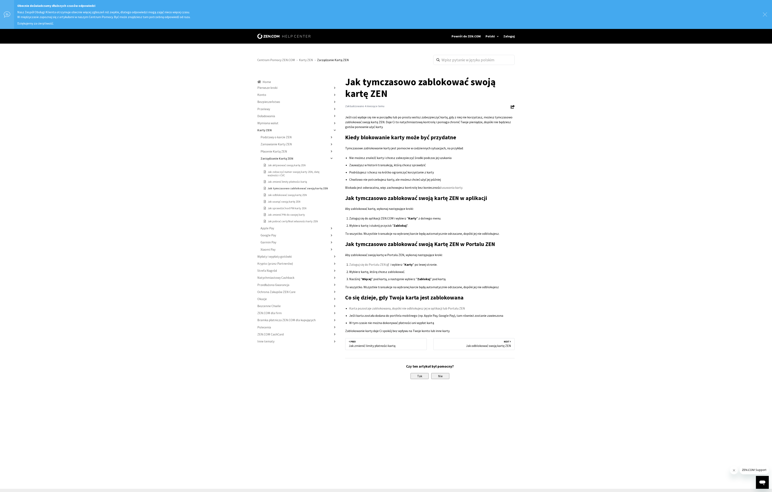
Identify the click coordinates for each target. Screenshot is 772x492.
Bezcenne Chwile (269, 306)
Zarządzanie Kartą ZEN (333, 60)
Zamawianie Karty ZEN (276, 144)
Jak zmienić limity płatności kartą (287, 181)
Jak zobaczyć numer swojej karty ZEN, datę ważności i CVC (293, 173)
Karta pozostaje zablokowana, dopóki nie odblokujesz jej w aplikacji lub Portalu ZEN (407, 308)
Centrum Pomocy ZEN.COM (276, 60)
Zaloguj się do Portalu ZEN (367, 264)
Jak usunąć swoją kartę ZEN (284, 201)
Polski (490, 36)
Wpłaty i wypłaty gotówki (274, 256)
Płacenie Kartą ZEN (274, 151)
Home (267, 82)
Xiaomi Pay (268, 249)
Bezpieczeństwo (268, 102)
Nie (440, 376)
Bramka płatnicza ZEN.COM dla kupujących (286, 320)
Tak (419, 376)
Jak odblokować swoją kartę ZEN (287, 195)
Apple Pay (267, 228)
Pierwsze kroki (267, 88)
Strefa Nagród (267, 271)
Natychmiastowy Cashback (275, 278)
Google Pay (268, 235)
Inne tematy (265, 341)
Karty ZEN (306, 60)
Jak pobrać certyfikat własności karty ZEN (293, 221)
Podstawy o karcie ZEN (276, 137)
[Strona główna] (283, 36)
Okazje (262, 299)
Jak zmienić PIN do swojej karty (286, 214)
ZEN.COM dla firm (269, 313)
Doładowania (266, 116)
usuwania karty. (452, 188)
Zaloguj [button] (509, 36)
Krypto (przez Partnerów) (275, 263)
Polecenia (264, 327)
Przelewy (263, 109)
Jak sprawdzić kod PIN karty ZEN (287, 208)
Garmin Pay (268, 242)
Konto (261, 95)
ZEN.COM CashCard (270, 334)
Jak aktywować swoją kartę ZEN (287, 165)
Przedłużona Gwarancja (273, 285)
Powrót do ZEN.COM (466, 36)
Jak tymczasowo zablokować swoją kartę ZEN (298, 188)
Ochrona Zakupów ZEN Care (276, 292)
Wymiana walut (267, 123)
